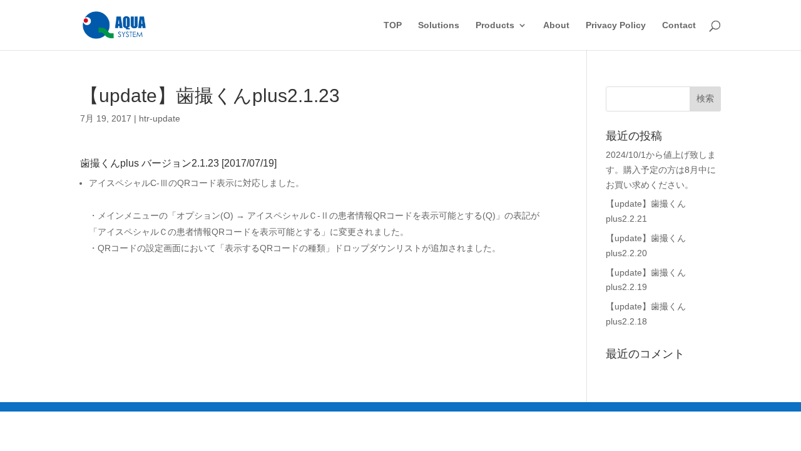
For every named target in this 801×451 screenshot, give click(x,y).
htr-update (159, 118)
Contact (679, 25)
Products (495, 25)
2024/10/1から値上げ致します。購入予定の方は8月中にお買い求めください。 (661, 170)
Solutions (438, 25)
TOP (393, 25)
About (556, 25)
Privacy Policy (616, 25)
